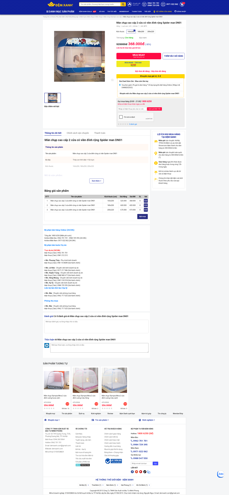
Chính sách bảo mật (112, 440)
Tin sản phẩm (67, 414)
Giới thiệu (78, 434)
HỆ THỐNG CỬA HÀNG (164, 11)
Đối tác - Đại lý (80, 449)
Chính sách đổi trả (111, 437)
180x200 (141, 32)
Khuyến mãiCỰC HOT (136, 4)
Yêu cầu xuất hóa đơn (83, 459)
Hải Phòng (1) (126, 485)
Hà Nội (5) (83, 485)
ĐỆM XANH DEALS (85, 11)
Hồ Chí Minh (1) (142, 485)
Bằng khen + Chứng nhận (113, 452)
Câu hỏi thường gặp (111, 455)
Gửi (155, 464)
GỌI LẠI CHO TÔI (154, 109)
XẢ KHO (102, 11)
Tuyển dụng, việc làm (83, 440)
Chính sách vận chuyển (78, 133)
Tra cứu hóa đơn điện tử (84, 455)
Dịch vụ (81, 414)
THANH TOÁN (137, 11)
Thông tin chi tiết (52, 133)
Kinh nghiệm (96, 414)
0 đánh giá (133, 124)
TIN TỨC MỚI (112, 11)
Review (110, 414)
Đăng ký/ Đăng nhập (83, 437)
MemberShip (178, 414)
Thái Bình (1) (96, 485)
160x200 (131, 32)
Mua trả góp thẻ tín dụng (113, 449)
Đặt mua (142, 216)
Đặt (145, 201)
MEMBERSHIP (124, 11)
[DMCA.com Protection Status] (88, 465)
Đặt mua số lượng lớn (83, 452)
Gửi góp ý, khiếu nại (82, 462)
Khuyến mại (50, 414)
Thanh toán (99, 133)
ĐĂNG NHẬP (181, 11)
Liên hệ (78, 446)
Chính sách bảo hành (112, 443)
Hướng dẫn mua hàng (112, 446)
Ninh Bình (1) (111, 485)
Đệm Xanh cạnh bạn (127, 414)
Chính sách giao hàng (112, 434)
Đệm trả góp (146, 414)
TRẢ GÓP (147, 11)
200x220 (150, 32)
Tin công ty (162, 414)
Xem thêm (96, 181)
